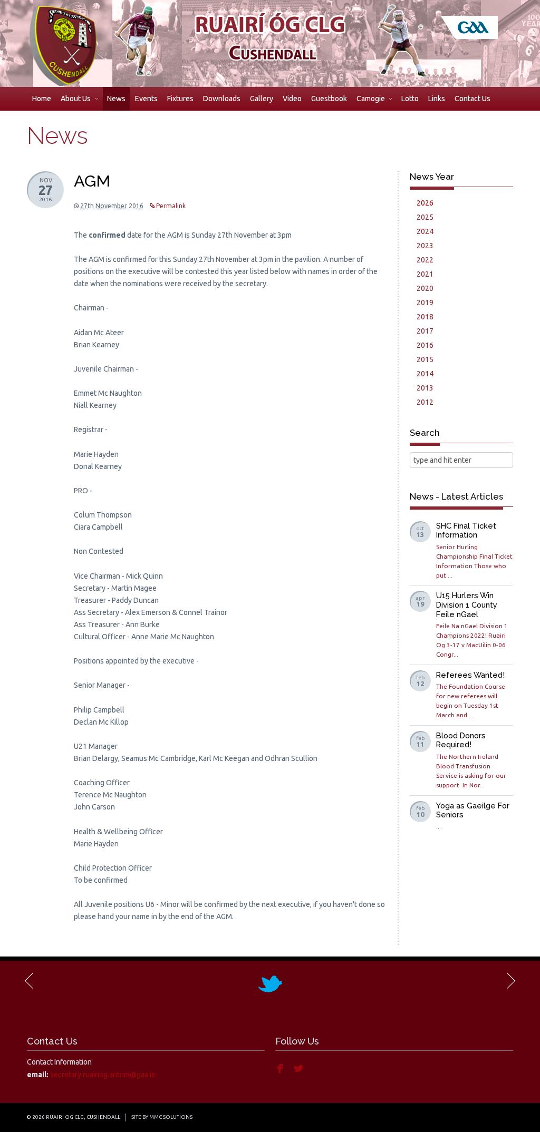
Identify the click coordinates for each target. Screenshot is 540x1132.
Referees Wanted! (470, 674)
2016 (425, 345)
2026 (425, 203)
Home (41, 98)
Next (510, 981)
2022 (425, 260)
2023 (425, 245)
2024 (425, 231)
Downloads (221, 98)
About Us (76, 98)
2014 (425, 373)
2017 (425, 331)
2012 (425, 402)
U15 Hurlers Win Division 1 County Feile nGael (466, 604)
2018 (425, 317)
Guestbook (329, 98)
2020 (425, 288)
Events (146, 98)
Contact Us (472, 98)
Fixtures (180, 98)
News (116, 98)
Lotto (410, 98)
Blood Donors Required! (461, 740)
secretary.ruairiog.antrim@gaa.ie (103, 1074)
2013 (425, 388)
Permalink (170, 205)
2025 (425, 217)
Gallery (261, 98)
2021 (425, 274)
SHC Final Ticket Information (466, 530)
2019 (425, 302)
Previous (29, 981)
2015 (425, 359)
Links (436, 98)
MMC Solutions (170, 1117)
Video (292, 98)
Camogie (370, 98)
